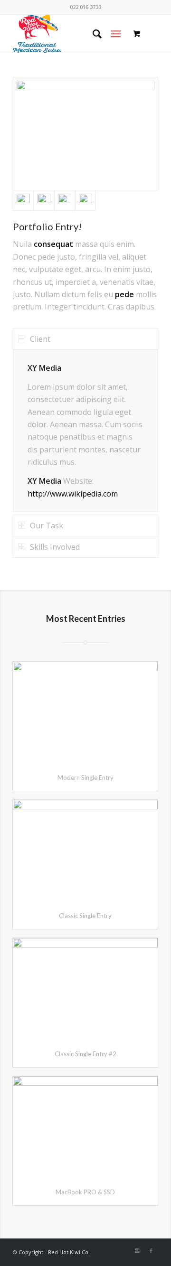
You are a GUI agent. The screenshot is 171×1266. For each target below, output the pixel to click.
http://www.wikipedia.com (73, 493)
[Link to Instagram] (137, 1251)
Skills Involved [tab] (55, 547)
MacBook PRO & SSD (85, 1192)
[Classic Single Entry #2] (85, 989)
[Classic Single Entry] (85, 851)
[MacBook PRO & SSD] (85, 1127)
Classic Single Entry (85, 915)
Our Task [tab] (46, 525)
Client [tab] (40, 339)
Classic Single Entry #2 (85, 1054)
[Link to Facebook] (151, 1251)
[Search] (92, 34)
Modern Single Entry (85, 777)
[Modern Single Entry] (85, 713)
